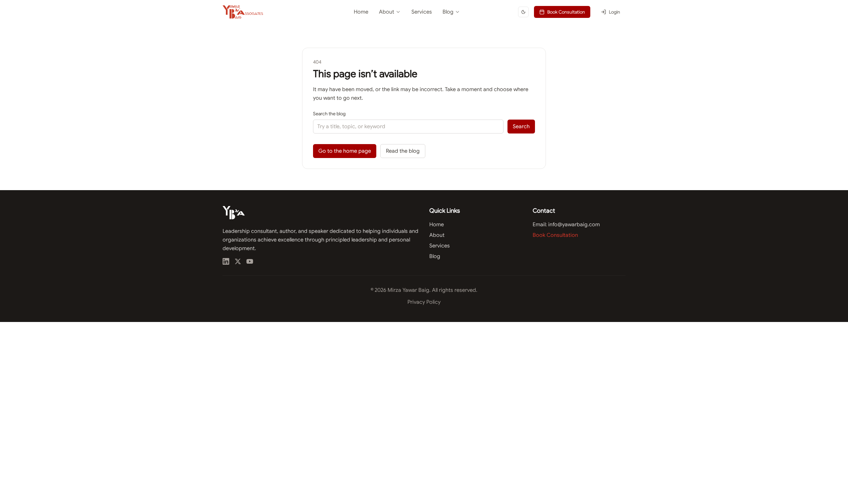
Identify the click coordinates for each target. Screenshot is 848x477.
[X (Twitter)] (238, 261)
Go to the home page (344, 151)
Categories (434, 28)
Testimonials (375, 28)
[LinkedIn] (226, 261)
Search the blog (329, 114)
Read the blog (403, 151)
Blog (448, 12)
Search (521, 126)
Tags (428, 40)
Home (361, 12)
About (386, 12)
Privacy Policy (424, 302)
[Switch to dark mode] (523, 12)
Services (421, 12)
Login (614, 12)
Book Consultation (566, 12)
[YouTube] (249, 261)
